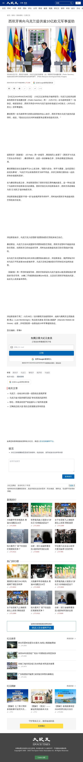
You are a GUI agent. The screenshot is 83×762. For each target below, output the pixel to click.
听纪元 (56, 8)
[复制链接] (24, 88)
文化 (78, 8)
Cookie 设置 (41, 757)
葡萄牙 (31, 373)
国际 (24, 8)
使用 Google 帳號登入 (43, 359)
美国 (19, 8)
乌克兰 (23, 373)
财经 (62, 8)
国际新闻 (20, 377)
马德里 (47, 373)
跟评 (72, 485)
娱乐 (73, 8)
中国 (14, 8)
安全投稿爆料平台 (47, 441)
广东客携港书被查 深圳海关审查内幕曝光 (36, 674)
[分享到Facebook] (9, 88)
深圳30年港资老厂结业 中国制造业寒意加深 (37, 653)
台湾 (35, 8)
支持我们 (41, 726)
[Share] (8, 526)
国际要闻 (19, 15)
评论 (30, 8)
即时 (9, 8)
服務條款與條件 (49, 363)
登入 (78, 3)
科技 (68, 8)
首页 (4, 8)
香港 (40, 8)
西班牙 (15, 373)
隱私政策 (58, 363)
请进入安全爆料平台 (41, 627)
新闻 (13, 15)
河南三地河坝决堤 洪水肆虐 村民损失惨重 (36, 664)
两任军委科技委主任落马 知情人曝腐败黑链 (37, 643)
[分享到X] (19, 88)
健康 (45, 8)
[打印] (30, 88)
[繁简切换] (40, 88)
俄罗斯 (39, 373)
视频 (50, 8)
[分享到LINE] (14, 88)
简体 (25, 3)
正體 (21, 3)
